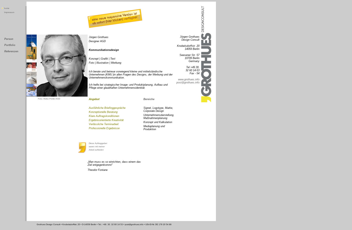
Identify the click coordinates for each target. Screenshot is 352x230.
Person (8, 38)
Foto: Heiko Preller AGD (49, 99)
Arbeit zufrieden (96, 150)
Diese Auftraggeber (98, 143)
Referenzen (11, 51)
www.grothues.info (188, 79)
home (6, 8)
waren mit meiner (97, 146)
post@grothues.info (187, 82)
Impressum (9, 12)
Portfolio (9, 45)
